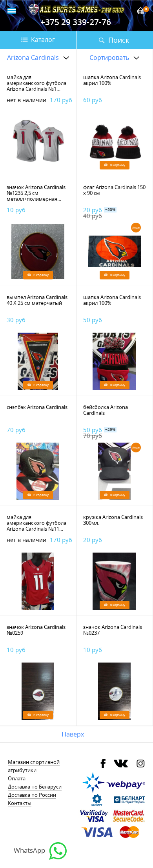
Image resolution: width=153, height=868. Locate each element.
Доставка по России (32, 794)
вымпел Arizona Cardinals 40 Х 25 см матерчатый (37, 300)
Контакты (19, 803)
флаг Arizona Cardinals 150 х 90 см (114, 190)
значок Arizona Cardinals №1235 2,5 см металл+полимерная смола (36, 196)
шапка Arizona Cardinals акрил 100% (112, 80)
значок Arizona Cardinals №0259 (36, 629)
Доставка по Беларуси (35, 786)
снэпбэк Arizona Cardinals (37, 407)
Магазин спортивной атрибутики (34, 766)
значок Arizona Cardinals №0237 (112, 629)
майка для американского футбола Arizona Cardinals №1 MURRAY (36, 86)
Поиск (118, 40)
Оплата (17, 778)
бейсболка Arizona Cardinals (105, 409)
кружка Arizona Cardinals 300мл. (113, 519)
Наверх (73, 734)
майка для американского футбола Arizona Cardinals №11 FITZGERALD (36, 525)
